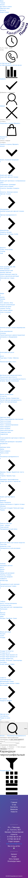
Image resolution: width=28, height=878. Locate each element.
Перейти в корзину (6, 144)
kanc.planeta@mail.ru (14, 844)
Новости (14, 812)
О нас (14, 805)
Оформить (17, 123)
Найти (25, 728)
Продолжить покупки (6, 123)
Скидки (6, 12)
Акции (2, 12)
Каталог (2, 735)
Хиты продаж (14, 859)
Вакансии (14, 809)
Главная (14, 802)
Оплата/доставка (14, 861)
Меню (2, 1)
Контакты (14, 807)
